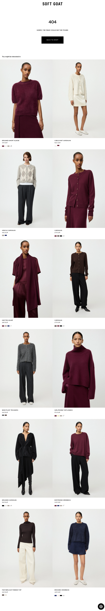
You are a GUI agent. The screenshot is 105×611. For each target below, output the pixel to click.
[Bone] (6, 595)
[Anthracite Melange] (3, 415)
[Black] (61, 236)
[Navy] (6, 235)
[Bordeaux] (3, 146)
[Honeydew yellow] (58, 416)
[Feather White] (6, 146)
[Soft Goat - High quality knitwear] (52, 3)
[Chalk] (6, 506)
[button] (101, 606)
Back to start (52, 40)
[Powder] (58, 596)
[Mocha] (58, 236)
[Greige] (8, 146)
